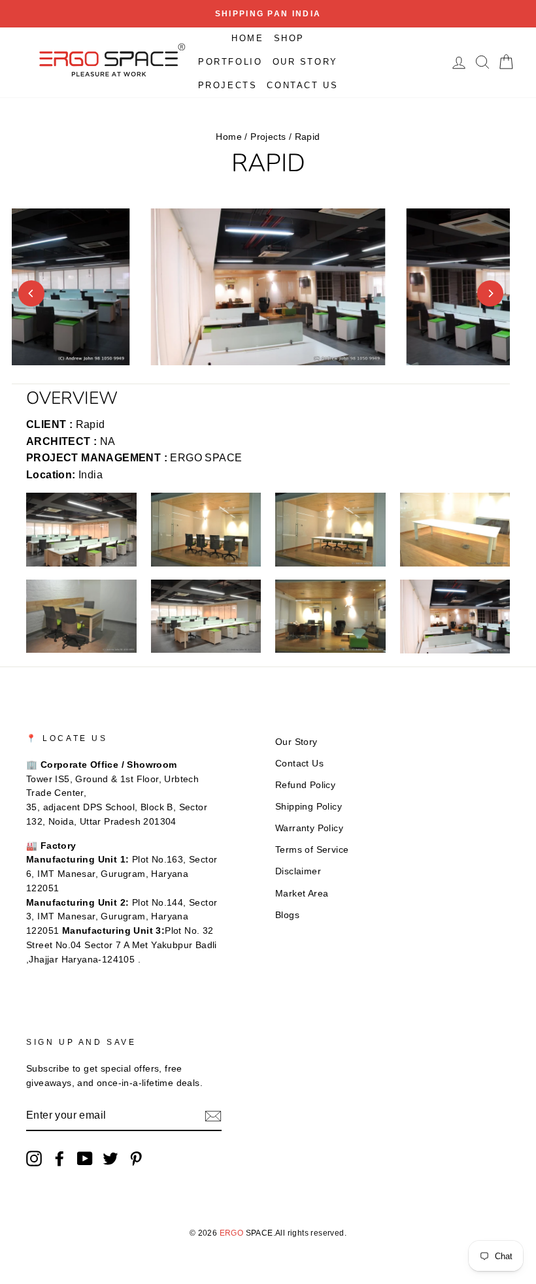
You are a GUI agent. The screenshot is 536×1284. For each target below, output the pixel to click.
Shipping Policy (308, 807)
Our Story (305, 62)
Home (247, 38)
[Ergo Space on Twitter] (110, 1158)
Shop (289, 38)
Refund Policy (305, 785)
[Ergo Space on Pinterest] (136, 1158)
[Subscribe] (213, 1116)
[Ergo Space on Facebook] (59, 1158)
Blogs (287, 915)
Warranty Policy (309, 828)
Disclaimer (298, 871)
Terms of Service (311, 850)
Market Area (301, 893)
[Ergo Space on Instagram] (34, 1158)
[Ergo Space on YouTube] (85, 1158)
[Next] (490, 293)
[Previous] (31, 293)
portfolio (230, 62)
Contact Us (302, 85)
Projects (228, 85)
